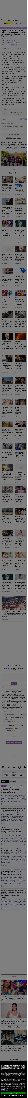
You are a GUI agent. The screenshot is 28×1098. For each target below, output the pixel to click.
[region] (13, 1079)
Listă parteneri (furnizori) (5, 1090)
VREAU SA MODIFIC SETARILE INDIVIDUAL (13, 1095)
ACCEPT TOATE (13, 1093)
